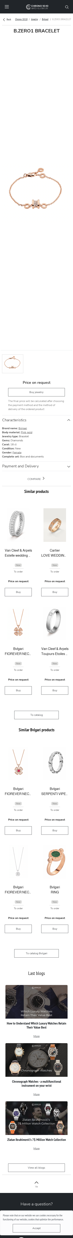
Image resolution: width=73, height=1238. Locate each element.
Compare (34, 479)
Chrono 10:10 (21, 19)
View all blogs (36, 1168)
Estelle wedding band (18, 555)
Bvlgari (45, 19)
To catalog (36, 715)
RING (55, 892)
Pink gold (26, 432)
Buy (18, 592)
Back (8, 19)
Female (17, 452)
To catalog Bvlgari (36, 953)
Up (36, 1186)
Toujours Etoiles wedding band (54, 654)
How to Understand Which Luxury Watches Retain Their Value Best (36, 1025)
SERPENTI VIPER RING (54, 794)
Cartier (55, 550)
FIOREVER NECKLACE (18, 654)
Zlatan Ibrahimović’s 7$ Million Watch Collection (36, 1139)
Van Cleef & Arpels (18, 550)
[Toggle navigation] (7, 6)
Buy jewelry (36, 392)
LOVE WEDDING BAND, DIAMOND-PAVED (54, 555)
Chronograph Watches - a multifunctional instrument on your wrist (36, 1083)
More (36, 1036)
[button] (67, 7)
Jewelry (34, 19)
